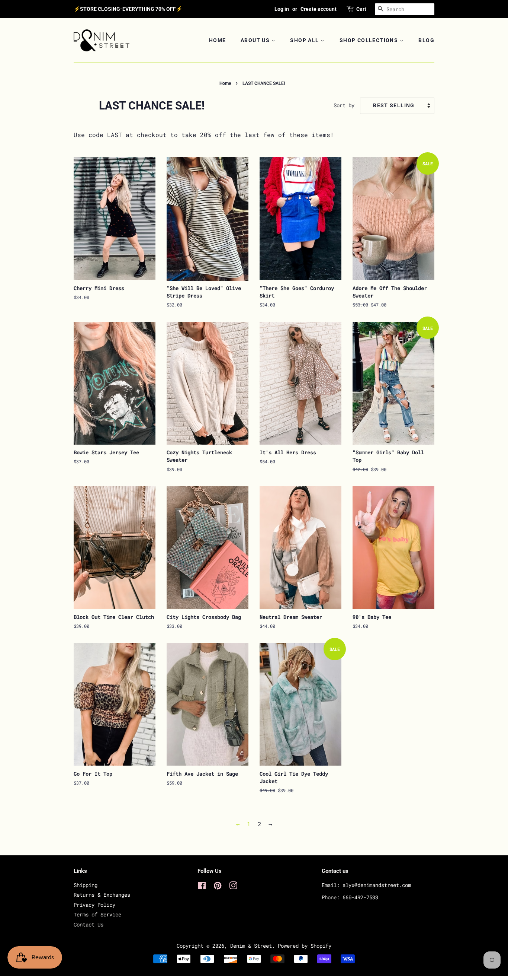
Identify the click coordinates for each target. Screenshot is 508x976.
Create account (318, 9)
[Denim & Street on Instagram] (233, 887)
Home (217, 40)
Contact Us (88, 924)
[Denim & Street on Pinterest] (217, 887)
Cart (361, 9)
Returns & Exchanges (102, 894)
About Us (256, 40)
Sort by (344, 105)
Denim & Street (251, 945)
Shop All (305, 40)
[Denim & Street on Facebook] (201, 887)
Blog (426, 40)
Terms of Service (97, 914)
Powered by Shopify (304, 945)
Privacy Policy (94, 905)
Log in (281, 9)
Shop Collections (370, 40)
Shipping (85, 885)
